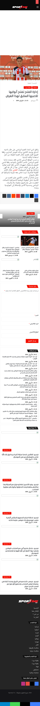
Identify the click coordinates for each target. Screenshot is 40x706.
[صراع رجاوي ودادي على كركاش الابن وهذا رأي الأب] (29, 263)
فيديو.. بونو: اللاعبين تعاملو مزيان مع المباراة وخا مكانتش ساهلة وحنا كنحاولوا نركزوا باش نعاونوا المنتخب (20, 487)
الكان (37, 645)
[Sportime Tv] (20, 7)
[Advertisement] (20, 32)
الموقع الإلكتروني (34, 332)
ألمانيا (37, 636)
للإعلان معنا (35, 611)
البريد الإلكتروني (33, 324)
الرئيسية (34, 83)
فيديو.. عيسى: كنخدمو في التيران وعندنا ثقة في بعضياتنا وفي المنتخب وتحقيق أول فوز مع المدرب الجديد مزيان (20, 584)
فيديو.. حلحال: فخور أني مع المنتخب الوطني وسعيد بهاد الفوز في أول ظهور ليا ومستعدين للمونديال (21, 550)
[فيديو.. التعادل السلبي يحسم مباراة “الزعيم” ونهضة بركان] (29, 241)
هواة (37, 667)
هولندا (37, 642)
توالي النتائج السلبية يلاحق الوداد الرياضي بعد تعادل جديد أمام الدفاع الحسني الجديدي (21, 221)
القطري (15, 170)
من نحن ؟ (36, 614)
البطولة (29, 83)
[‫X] (32, 196)
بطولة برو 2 (35, 663)
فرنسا (37, 633)
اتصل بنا (36, 617)
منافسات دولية (34, 651)
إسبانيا (37, 627)
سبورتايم (33, 101)
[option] (20, 216)
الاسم (36, 315)
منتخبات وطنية (34, 673)
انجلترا (37, 630)
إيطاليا (37, 639)
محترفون (36, 670)
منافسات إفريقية (34, 648)
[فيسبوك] (36, 196)
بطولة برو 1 (28, 87)
